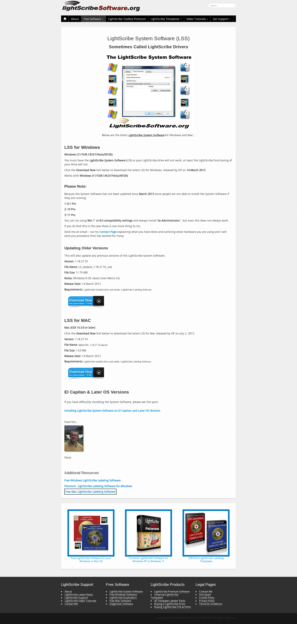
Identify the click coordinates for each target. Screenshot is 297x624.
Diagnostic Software (121, 604)
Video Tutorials (196, 19)
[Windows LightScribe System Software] (148, 301)
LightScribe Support (76, 597)
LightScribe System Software (126, 591)
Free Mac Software (120, 600)
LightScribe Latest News (79, 594)
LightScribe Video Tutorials (80, 600)
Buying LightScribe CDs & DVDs (172, 607)
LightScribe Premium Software (172, 591)
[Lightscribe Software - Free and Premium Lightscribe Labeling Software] (101, 6)
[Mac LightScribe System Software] (148, 372)
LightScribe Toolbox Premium (127, 19)
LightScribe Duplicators (123, 597)
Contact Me (71, 604)
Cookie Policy (206, 597)
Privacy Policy (207, 600)
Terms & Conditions (210, 604)
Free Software (93, 19)
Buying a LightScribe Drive (169, 604)
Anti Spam (205, 594)
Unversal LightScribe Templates (164, 596)
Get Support (221, 19)
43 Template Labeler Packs (169, 600)
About (75, 19)
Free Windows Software (123, 594)
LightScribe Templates (165, 19)
